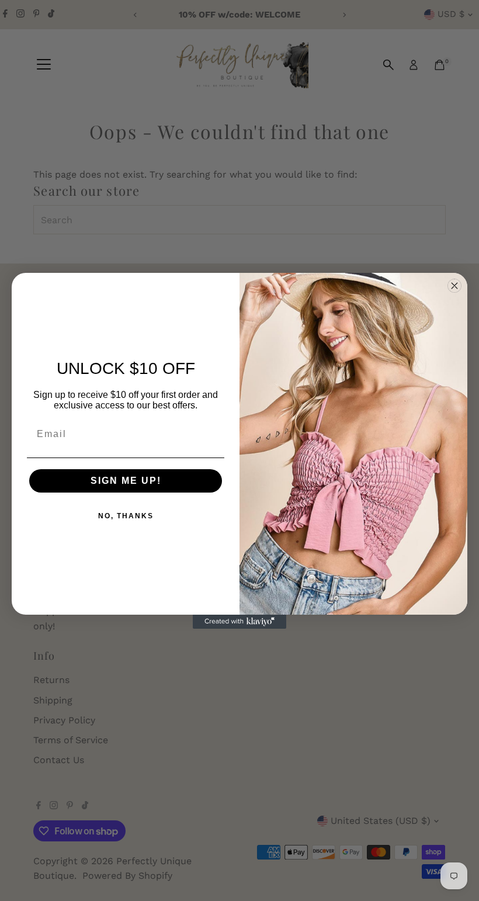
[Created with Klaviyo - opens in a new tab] (239, 622)
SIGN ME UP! (126, 481)
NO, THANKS (126, 516)
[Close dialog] (454, 286)
